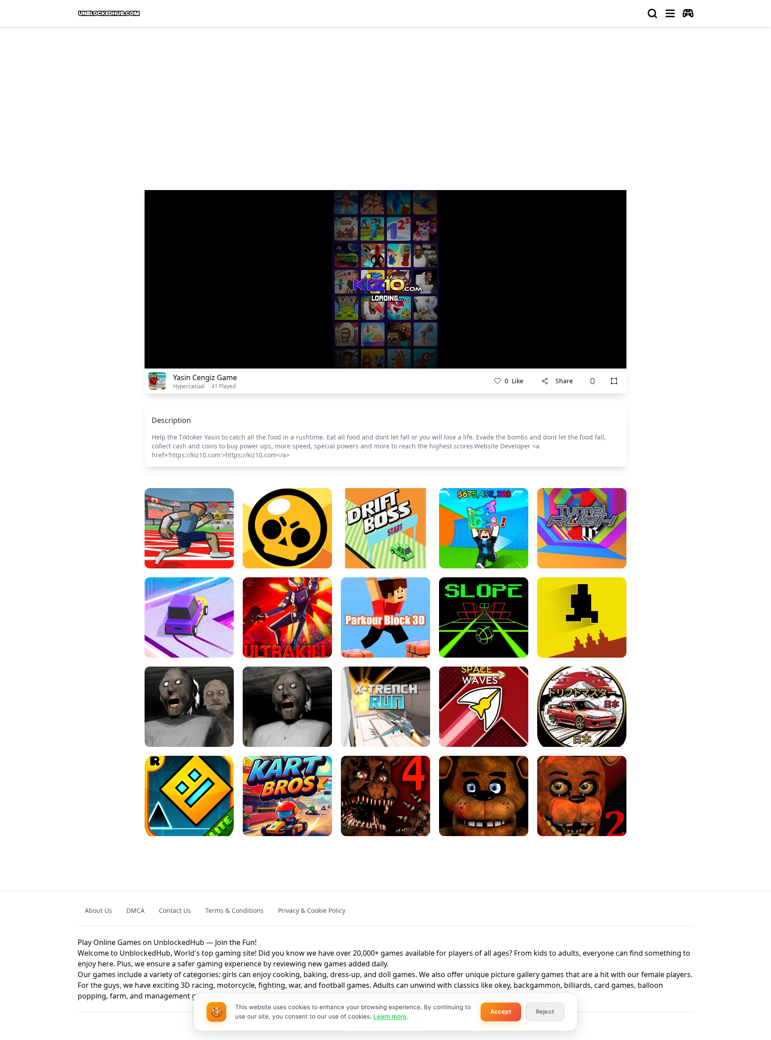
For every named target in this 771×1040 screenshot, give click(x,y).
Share (564, 381)
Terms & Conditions (234, 910)
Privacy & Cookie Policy (311, 910)
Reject (545, 1011)
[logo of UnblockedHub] (109, 13)
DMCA (135, 910)
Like (514, 381)
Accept (500, 1011)
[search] (652, 13)
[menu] (670, 13)
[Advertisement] (385, 100)
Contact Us (175, 910)
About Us (98, 910)
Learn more (389, 1016)
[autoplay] (688, 13)
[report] (592, 381)
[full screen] (614, 381)
